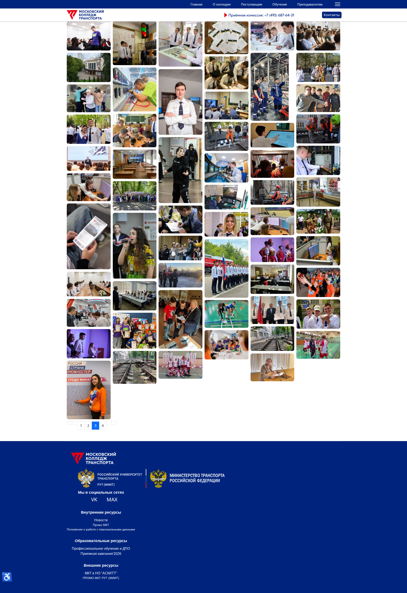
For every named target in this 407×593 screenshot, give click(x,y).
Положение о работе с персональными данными (101, 529)
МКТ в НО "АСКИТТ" (101, 573)
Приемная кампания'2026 (101, 553)
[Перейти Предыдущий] (75, 423)
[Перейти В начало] (69, 423)
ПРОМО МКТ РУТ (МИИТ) (101, 578)
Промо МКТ (101, 525)
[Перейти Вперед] (109, 423)
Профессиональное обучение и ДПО (101, 548)
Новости (101, 520)
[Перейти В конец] (114, 423)
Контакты (332, 15)
